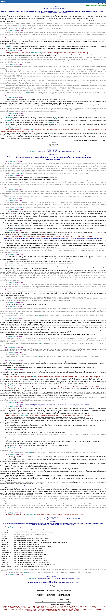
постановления (23, 415)
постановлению (31, 151)
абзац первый (9, 120)
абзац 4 (8, 124)
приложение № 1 (50, 122)
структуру (26, 92)
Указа (20, 173)
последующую (12, 30)
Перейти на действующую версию (95, 5)
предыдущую (12, 50)
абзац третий (9, 117)
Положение (8, 46)
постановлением (35, 52)
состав (7, 54)
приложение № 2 (51, 119)
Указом (30, 129)
